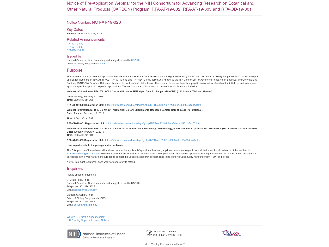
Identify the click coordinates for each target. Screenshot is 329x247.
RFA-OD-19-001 (75, 50)
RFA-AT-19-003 (75, 46)
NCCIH (135, 60)
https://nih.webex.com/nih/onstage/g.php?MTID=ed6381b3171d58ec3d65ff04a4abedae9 (153, 104)
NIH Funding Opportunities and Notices (88, 220)
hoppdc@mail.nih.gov (85, 189)
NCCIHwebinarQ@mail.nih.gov (83, 153)
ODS (103, 63)
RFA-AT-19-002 (75, 43)
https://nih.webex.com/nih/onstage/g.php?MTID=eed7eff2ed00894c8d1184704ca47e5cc (152, 140)
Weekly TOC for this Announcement (86, 216)
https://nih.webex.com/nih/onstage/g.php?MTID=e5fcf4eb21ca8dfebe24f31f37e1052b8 (153, 123)
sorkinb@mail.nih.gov (85, 204)
